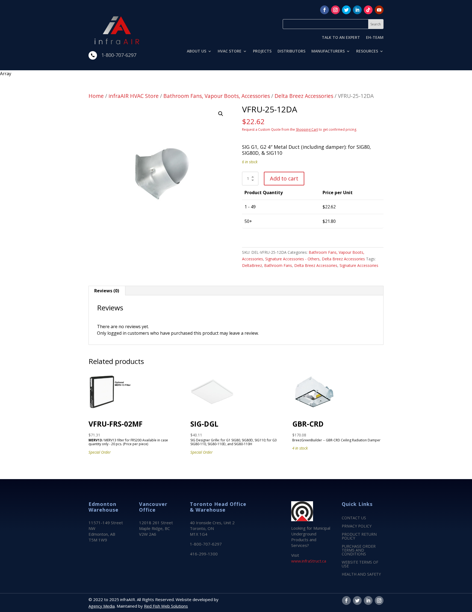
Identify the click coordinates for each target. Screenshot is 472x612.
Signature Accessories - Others (292, 258)
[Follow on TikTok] (368, 9)
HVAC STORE (229, 51)
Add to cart (284, 178)
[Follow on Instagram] (335, 9)
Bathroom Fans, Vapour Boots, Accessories (216, 96)
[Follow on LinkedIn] (357, 9)
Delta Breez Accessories (304, 96)
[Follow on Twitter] (346, 9)
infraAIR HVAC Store (133, 96)
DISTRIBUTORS (291, 51)
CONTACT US (354, 518)
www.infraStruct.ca (308, 561)
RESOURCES (367, 51)
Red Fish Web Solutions (166, 606)
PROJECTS (262, 51)
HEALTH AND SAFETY (361, 574)
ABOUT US (196, 51)
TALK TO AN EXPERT (341, 38)
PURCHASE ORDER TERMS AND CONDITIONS (359, 550)
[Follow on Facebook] (324, 9)
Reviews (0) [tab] (106, 291)
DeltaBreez (252, 265)
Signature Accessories (359, 265)
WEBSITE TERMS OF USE (360, 564)
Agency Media (101, 606)
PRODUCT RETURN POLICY (359, 536)
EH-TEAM (375, 38)
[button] (221, 114)
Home (96, 96)
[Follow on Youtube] (379, 9)
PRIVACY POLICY (356, 526)
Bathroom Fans (278, 265)
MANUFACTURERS (328, 51)
